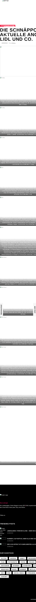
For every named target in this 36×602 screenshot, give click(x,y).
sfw (8, 573)
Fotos (23, 562)
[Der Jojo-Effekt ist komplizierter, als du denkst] (3, 545)
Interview (27, 565)
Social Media (19, 573)
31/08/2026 (10, 533)
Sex (2, 573)
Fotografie (12, 562)
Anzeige (13, 558)
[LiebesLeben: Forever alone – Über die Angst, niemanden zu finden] (3, 532)
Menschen (5, 569)
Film (3, 562)
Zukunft (4, 576)
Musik (14, 569)
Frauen (31, 562)
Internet (16, 565)
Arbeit (22, 558)
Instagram (5, 565)
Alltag (4, 558)
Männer (23, 569)
